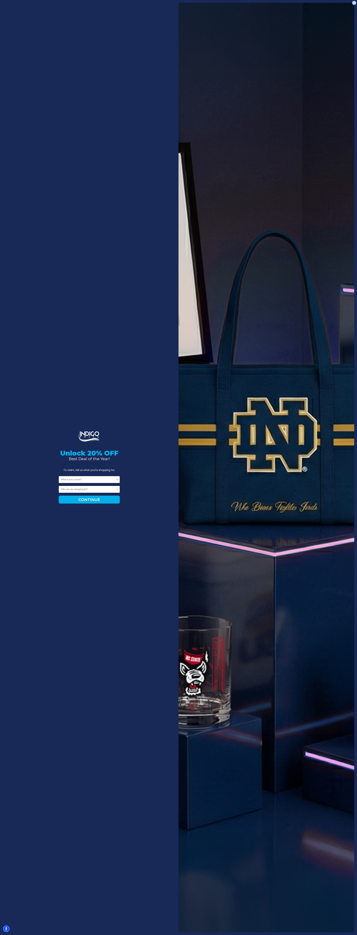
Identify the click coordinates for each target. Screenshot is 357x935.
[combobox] (88, 479)
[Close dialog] (354, 3)
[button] (6, 928)
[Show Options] (117, 479)
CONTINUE (89, 499)
